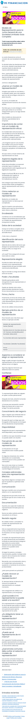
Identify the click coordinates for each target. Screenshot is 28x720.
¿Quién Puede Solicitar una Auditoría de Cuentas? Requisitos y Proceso (12, 700)
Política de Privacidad (14, 716)
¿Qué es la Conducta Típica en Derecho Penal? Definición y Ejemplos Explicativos (14, 703)
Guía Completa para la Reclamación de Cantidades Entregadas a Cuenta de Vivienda (13, 710)
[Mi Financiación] (14, 2)
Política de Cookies (16, 718)
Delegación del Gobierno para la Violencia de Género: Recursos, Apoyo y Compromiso (14, 677)
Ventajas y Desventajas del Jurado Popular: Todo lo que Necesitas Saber (13, 696)
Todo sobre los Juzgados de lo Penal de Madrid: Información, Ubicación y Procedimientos (14, 706)
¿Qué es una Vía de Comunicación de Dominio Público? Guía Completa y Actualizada (13, 684)
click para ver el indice (15, 52)
